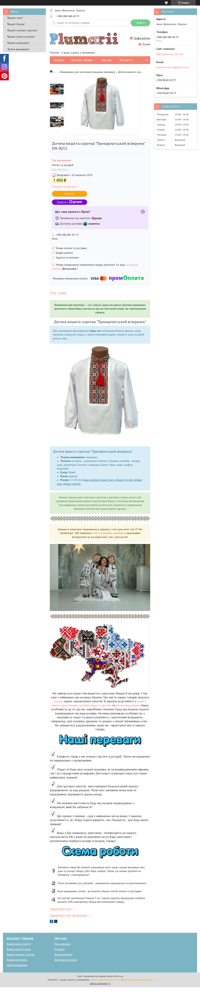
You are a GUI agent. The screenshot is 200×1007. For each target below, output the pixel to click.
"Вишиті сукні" (15, 18)
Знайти (140, 22)
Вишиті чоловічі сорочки (21, 954)
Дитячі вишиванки (17, 965)
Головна (58, 60)
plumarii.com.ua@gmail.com (172, 67)
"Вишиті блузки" (16, 24)
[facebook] (51, 922)
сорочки (118, 533)
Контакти (126, 60)
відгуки (58, 701)
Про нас (107, 60)
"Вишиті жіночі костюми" (21, 36)
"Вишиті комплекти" (18, 43)
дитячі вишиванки (128, 705)
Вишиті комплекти (17, 960)
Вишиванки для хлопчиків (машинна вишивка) (87, 72)
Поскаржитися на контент (107, 979)
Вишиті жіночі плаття (18, 944)
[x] (55, 922)
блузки (107, 533)
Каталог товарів (81, 60)
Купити (69, 193)
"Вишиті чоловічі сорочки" (22, 30)
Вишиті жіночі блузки (19, 949)
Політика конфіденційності (138, 979)
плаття (97, 533)
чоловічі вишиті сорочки (95, 705)
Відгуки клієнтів (63, 954)
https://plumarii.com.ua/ (169, 54)
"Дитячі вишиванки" (18, 49)
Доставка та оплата (65, 960)
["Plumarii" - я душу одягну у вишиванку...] (84, 38)
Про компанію (62, 944)
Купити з (62, 202)
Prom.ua (118, 976)
